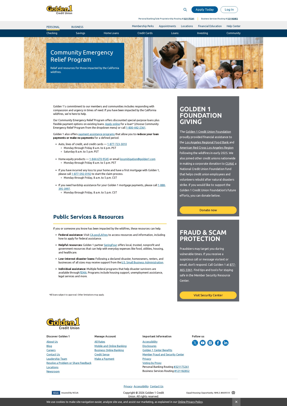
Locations (52, 367)
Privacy (147, 358)
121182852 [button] (232, 19)
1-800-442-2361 (135, 127)
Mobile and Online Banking (111, 346)
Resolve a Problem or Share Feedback (69, 362)
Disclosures (149, 346)
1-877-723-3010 (117, 144)
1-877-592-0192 (81, 173)
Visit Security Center (208, 295)
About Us (52, 341)
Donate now (208, 210)
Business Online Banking (109, 350)
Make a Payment (104, 358)
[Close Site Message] (236, 402)
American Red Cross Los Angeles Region (207, 147)
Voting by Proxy (152, 362)
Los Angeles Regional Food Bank (207, 142)
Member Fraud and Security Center (163, 354)
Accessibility (150, 341)
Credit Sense (102, 354)
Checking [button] (52, 33)
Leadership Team (57, 358)
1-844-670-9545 (99, 159)
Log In (229, 9)
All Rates (100, 341)
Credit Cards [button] (145, 33)
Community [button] (233, 33)
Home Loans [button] (111, 33)
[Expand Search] (185, 9)
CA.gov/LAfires (99, 234)
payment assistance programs (96, 134)
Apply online (112, 123)
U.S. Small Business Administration (142, 262)
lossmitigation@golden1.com (137, 159)
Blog (49, 346)
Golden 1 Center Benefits (157, 350)
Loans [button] (175, 33)
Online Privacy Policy (190, 401)
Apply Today (205, 9)
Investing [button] (202, 33)
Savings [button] (80, 33)
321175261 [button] (189, 19)
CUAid (229, 163)
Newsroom (53, 371)
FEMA (83, 272)
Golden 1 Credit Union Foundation (208, 131)
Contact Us (53, 354)
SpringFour (110, 244)
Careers (51, 350)
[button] (181, 367)
